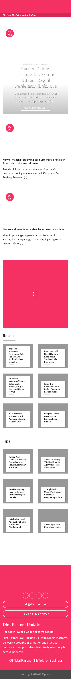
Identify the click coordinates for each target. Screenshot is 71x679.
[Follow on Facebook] (26, 596)
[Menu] (66, 6)
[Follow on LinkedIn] (39, 596)
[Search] (59, 6)
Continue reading (35, 108)
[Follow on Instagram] (32, 596)
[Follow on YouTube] (45, 596)
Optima (46, 674)
